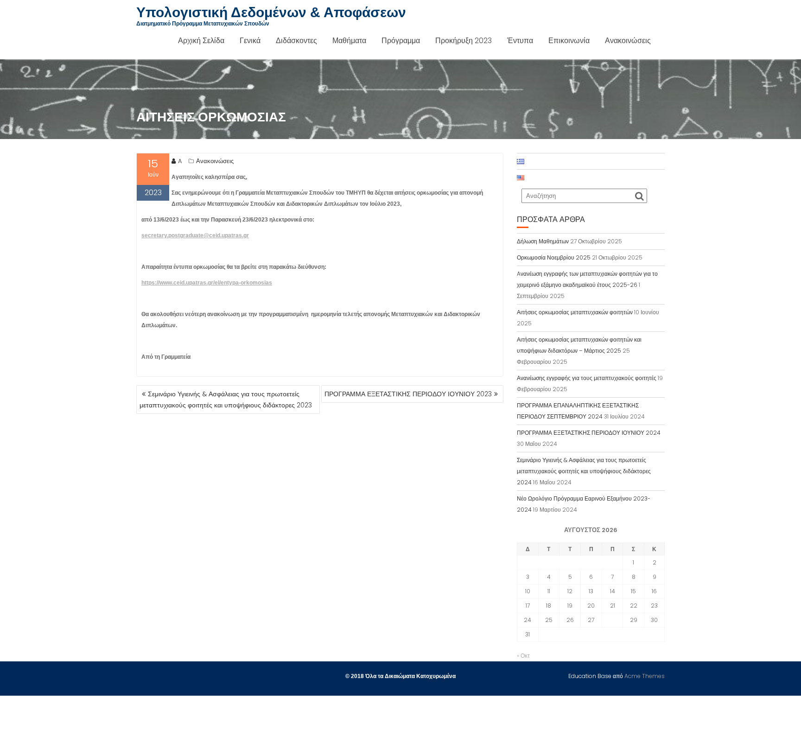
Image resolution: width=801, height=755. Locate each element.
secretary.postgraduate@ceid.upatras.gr (195, 235)
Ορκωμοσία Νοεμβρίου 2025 (554, 257)
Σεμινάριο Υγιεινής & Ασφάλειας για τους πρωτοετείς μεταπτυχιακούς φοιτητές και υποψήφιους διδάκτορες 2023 (226, 399)
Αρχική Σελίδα (201, 40)
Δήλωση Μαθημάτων (543, 241)
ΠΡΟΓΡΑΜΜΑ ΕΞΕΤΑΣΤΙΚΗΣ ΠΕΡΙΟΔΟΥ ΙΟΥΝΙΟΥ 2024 (589, 433)
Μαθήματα (349, 40)
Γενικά (250, 40)
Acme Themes (644, 676)
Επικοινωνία (569, 40)
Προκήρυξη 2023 (463, 40)
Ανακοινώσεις (628, 40)
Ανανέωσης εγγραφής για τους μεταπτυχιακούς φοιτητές (586, 378)
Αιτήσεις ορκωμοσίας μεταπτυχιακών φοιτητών (575, 312)
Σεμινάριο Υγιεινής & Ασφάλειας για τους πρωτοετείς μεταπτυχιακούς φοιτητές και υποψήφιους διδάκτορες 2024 (584, 471)
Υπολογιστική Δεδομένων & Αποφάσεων (271, 12)
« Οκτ (523, 656)
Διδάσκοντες (296, 40)
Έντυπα (520, 40)
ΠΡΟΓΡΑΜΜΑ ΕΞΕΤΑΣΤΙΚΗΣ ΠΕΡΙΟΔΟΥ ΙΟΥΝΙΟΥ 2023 (408, 394)
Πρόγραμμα (400, 40)
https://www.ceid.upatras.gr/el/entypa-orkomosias (206, 282)
